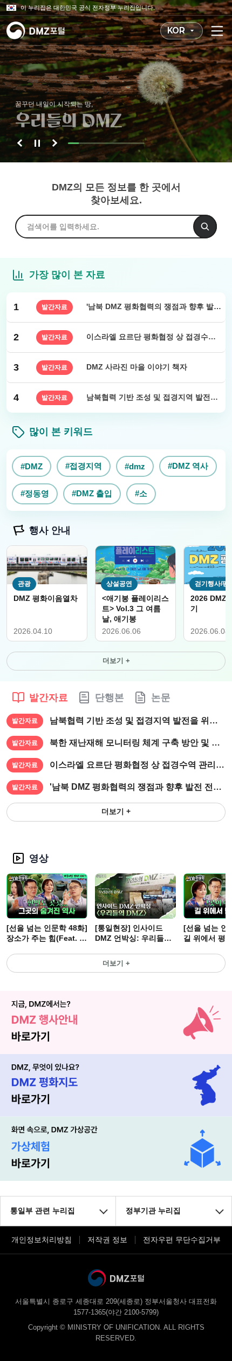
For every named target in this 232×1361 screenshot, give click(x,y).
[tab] (40, 697)
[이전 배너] (21, 143)
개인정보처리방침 (41, 1239)
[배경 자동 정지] (37, 143)
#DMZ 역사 (188, 465)
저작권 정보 (107, 1239)
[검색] (205, 226)
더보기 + (116, 660)
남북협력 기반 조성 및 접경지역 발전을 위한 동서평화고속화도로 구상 (138, 720)
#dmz (135, 466)
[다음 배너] (53, 143)
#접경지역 (83, 465)
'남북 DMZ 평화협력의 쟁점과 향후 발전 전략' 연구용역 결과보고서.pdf (138, 786)
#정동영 (35, 493)
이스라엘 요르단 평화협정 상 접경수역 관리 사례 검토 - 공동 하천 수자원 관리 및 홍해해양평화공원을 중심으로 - (138, 764)
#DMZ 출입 (92, 493)
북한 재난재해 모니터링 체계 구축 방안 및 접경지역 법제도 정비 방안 (138, 742)
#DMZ (32, 466)
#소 (141, 493)
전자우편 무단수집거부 (182, 1239)
